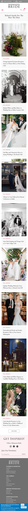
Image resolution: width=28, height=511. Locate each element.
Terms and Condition (10, 484)
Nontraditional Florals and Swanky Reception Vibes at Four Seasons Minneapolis (12, 332)
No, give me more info (10, 509)
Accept (22, 504)
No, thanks (24, 507)
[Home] (14, 6)
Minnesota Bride (9, 501)
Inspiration (8, 468)
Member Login (9, 493)
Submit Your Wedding (10, 473)
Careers (7, 479)
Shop (7, 482)
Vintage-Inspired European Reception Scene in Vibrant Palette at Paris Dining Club (14, 63)
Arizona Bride (9, 498)
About (7, 478)
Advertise (8, 492)
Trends (7, 469)
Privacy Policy (9, 485)
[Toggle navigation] (2, 10)
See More (14, 431)
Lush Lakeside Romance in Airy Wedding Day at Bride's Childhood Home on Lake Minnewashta (12, 423)
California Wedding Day (11, 500)
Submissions (8, 490)
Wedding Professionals (11, 471)
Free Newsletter (5, 454)
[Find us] (10, 447)
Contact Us (8, 481)
